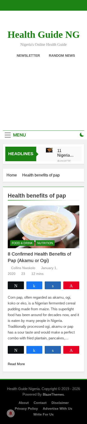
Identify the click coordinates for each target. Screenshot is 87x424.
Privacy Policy (26, 408)
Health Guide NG (43, 34)
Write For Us (43, 414)
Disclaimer (60, 403)
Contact (40, 403)
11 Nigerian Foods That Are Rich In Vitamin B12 (64, 153)
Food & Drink (22, 243)
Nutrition (45, 243)
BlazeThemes (53, 394)
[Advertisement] (43, 91)
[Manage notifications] (10, 413)
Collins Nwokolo (23, 268)
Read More (16, 364)
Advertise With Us (57, 408)
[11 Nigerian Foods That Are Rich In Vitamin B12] (49, 150)
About (24, 403)
